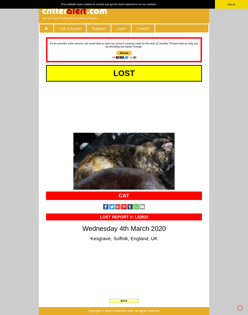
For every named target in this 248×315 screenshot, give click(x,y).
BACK (124, 300)
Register (98, 28)
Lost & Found (70, 28)
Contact (143, 28)
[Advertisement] (167, 11)
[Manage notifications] (240, 307)
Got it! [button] (231, 4)
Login (121, 28)
